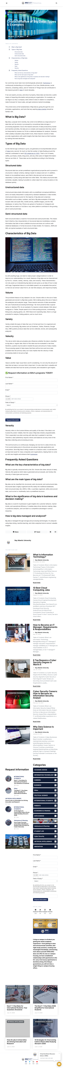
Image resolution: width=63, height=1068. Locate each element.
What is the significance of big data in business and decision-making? (32, 76)
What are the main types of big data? (24, 74)
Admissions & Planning (21, 820)
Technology (46, 83)
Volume (16, 60)
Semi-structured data (20, 55)
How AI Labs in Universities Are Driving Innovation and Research (16, 801)
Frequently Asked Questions (20, 70)
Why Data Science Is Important (43, 727)
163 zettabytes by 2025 (31, 153)
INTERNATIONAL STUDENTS (16, 988)
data (21, 90)
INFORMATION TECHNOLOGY (17, 12)
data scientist (42, 109)
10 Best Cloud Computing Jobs (41, 588)
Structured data (19, 51)
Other (16, 788)
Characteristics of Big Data (19, 58)
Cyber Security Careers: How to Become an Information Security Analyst (45, 694)
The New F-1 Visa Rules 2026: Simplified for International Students (21, 792)
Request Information (13, 420)
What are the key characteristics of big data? (26, 72)
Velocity (17, 64)
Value (16, 66)
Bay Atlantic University (18, 29)
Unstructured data (19, 53)
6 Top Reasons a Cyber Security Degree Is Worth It (44, 662)
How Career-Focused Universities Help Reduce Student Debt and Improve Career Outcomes (21, 825)
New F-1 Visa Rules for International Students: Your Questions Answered (21, 782)
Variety (16, 62)
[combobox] (8, 398)
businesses (33, 454)
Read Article (36, 582)
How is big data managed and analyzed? (25, 78)
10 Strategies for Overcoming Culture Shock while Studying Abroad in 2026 (21, 813)
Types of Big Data (17, 49)
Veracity (17, 68)
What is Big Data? (17, 47)
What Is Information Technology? (43, 555)
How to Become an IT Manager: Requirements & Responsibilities (45, 627)
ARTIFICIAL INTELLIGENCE (13, 798)
